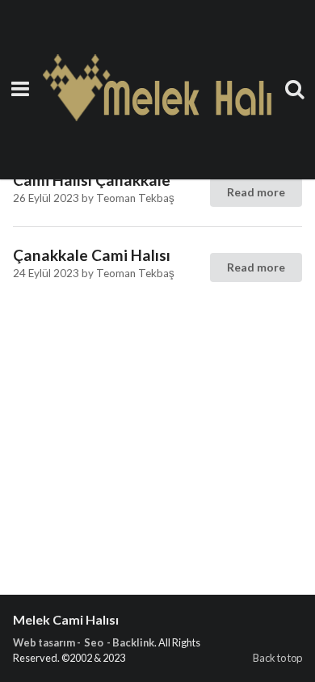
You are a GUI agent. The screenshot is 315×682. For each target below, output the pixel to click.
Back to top (277, 657)
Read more (256, 192)
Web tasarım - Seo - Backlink (83, 642)
